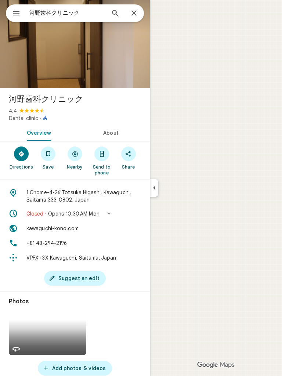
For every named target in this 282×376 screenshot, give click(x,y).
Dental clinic (23, 118)
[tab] (37, 132)
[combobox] (67, 12)
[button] (75, 213)
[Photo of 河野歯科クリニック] (75, 44)
